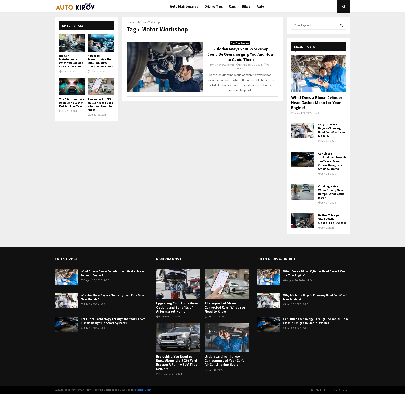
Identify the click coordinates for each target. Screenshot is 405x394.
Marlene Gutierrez (223, 64)
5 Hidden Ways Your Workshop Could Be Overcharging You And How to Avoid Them (240, 54)
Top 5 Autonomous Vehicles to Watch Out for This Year (71, 102)
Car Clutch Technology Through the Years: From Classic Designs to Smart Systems (332, 161)
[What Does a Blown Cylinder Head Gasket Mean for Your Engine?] (318, 73)
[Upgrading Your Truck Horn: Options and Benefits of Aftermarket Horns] (178, 284)
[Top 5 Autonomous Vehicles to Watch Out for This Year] (72, 86)
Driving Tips (214, 6)
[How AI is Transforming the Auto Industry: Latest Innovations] (101, 43)
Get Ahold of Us (320, 389)
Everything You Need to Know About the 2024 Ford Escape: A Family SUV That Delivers (176, 362)
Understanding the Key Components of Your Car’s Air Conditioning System (224, 360)
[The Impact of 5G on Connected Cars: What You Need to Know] (101, 86)
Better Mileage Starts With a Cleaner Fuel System (332, 219)
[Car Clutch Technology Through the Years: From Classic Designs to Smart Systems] (302, 159)
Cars (232, 6)
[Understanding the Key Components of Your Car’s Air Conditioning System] (227, 337)
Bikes (246, 6)
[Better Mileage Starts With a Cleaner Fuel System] (302, 220)
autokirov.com (143, 389)
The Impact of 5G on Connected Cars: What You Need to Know (101, 104)
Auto (260, 6)
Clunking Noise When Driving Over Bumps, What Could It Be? (331, 192)
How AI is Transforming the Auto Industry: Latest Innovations (100, 60)
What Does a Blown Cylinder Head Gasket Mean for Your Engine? (316, 102)
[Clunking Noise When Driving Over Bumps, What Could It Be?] (302, 192)
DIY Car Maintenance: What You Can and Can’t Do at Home (71, 60)
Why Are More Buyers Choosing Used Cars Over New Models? (332, 130)
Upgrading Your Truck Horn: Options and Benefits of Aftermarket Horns (177, 307)
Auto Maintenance (184, 6)
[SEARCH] (341, 25)
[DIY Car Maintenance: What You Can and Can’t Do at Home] (72, 43)
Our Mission (340, 389)
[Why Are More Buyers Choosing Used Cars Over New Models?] (302, 130)
